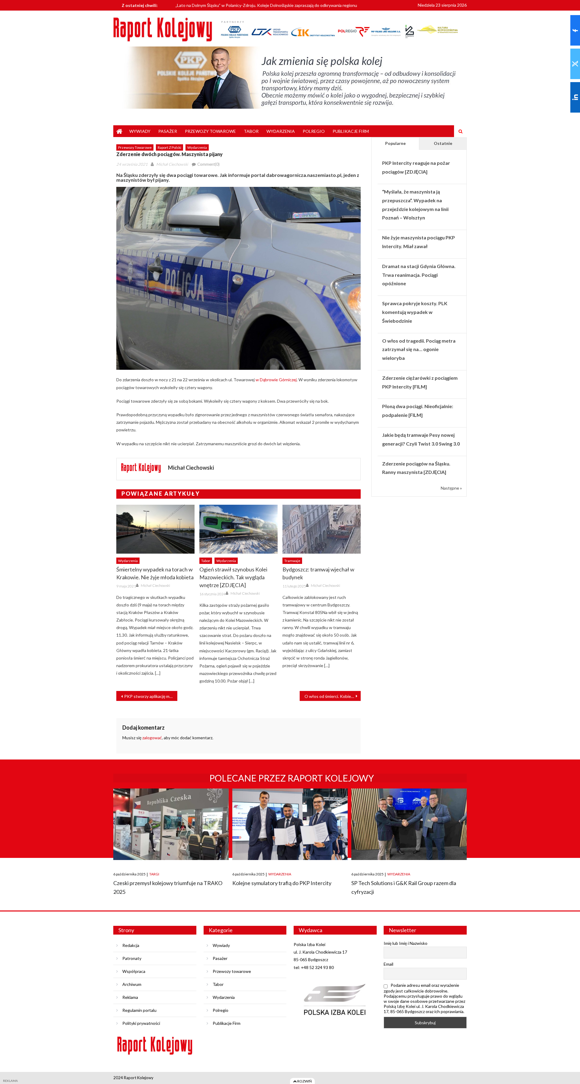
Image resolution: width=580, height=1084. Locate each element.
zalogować (152, 737)
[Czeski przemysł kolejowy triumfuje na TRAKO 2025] (171, 824)
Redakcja (130, 945)
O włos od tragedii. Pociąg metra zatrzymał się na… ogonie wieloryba (419, 349)
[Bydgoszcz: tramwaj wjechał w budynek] (321, 529)
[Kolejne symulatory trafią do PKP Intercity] (290, 824)
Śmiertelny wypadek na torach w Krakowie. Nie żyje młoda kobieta (155, 573)
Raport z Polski (169, 147)
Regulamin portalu (139, 1010)
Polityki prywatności (141, 1023)
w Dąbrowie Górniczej (276, 379)
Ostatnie (443, 143)
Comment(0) (208, 164)
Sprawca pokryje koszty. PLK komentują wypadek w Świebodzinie (414, 312)
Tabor (251, 131)
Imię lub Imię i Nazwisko (405, 943)
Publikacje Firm (351, 131)
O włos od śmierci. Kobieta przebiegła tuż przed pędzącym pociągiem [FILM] (332, 696)
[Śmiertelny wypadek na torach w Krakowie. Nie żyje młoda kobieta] (155, 529)
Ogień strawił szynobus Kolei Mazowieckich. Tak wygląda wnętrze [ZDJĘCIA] (233, 577)
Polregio (314, 131)
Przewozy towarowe (210, 131)
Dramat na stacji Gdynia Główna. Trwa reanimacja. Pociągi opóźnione (419, 274)
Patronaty (131, 958)
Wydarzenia (280, 131)
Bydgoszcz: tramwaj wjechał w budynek (318, 573)
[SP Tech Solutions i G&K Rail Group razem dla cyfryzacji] (409, 824)
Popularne (395, 143)
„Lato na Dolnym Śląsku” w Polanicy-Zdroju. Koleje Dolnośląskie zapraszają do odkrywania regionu (266, 4)
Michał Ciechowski (172, 164)
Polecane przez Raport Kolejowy (291, 777)
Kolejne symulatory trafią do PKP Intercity (281, 883)
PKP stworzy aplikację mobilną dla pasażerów (150, 696)
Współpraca (133, 971)
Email (388, 964)
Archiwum (131, 984)
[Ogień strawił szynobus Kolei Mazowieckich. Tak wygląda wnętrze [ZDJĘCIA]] (238, 529)
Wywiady (139, 131)
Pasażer (167, 131)
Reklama (130, 997)
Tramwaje (292, 560)
